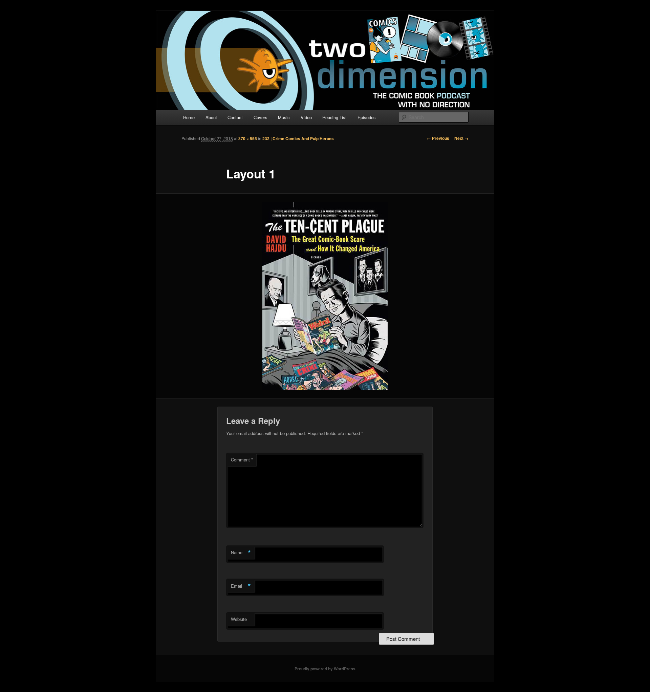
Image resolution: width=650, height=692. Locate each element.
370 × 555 (247, 138)
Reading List (334, 117)
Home (189, 117)
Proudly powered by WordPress (325, 669)
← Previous (438, 138)
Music (284, 117)
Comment (242, 459)
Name (241, 552)
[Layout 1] (325, 296)
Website (239, 619)
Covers (260, 117)
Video (306, 117)
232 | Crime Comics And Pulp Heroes (298, 138)
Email (241, 586)
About (211, 117)
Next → (461, 138)
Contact (235, 117)
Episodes (367, 117)
